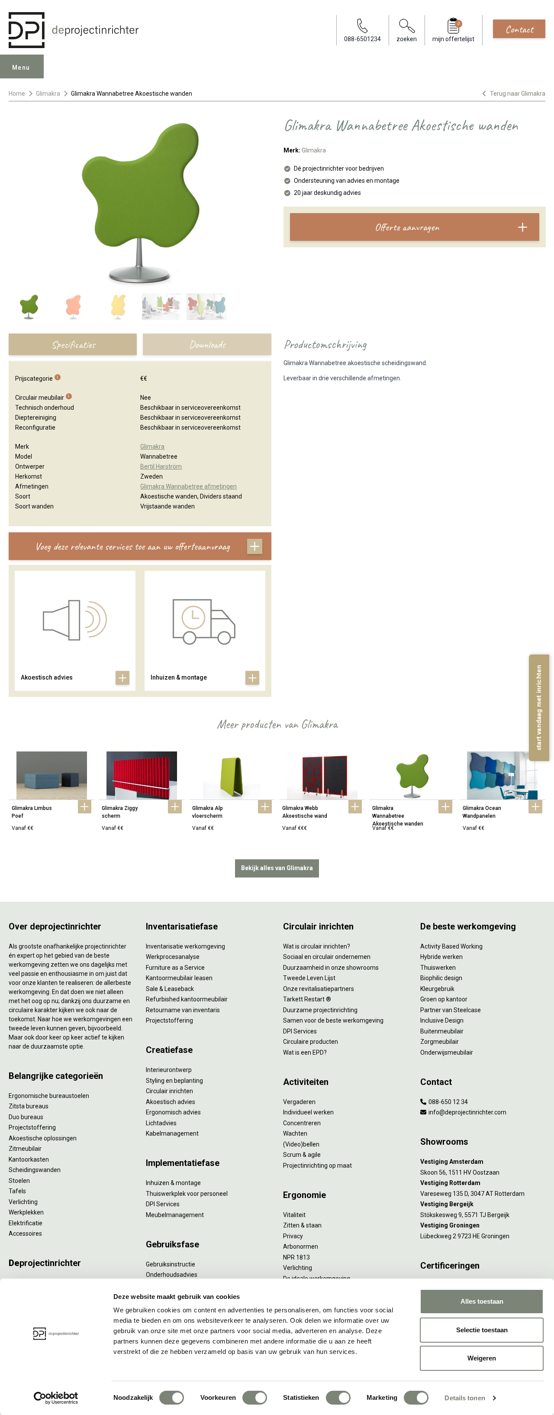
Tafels (17, 1191)
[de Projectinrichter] (73, 30)
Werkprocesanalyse (173, 956)
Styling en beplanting (174, 1080)
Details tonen (464, 1398)
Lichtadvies (161, 1123)
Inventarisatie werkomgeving (185, 946)
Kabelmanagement (172, 1133)
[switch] (254, 1398)
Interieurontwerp (169, 1069)
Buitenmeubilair (442, 1031)
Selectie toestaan (482, 1330)
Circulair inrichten (169, 1091)
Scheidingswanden (35, 1169)
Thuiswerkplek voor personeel (187, 1193)
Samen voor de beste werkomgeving (333, 1020)
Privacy (293, 1236)
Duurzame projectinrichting (320, 1010)
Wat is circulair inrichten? (316, 946)
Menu (21, 67)
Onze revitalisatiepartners (318, 988)
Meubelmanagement (175, 1214)
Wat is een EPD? (305, 1052)
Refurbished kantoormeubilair (187, 999)
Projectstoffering (32, 1127)
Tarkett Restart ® (307, 999)
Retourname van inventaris (183, 1010)
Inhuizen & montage (173, 1182)
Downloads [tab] (207, 344)
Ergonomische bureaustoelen (49, 1095)
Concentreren (302, 1123)
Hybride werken (441, 956)
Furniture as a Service (175, 967)
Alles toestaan (482, 1301)
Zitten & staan (302, 1225)
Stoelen (19, 1180)
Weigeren (481, 1358)
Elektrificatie (25, 1223)
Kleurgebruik (437, 988)
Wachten (295, 1133)
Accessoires (25, 1233)
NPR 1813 (296, 1257)
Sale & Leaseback (170, 988)
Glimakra (48, 93)
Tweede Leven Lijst (309, 978)
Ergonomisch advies (173, 1112)
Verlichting (23, 1201)
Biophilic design (441, 978)
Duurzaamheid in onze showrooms (331, 967)
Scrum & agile (302, 1154)
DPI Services (163, 1204)
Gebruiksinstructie (170, 1264)
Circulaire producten (310, 1041)
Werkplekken (26, 1212)
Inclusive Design (442, 1020)
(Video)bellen (301, 1144)
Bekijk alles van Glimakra (277, 868)
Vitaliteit (294, 1214)
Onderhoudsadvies (171, 1274)
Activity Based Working (451, 946)
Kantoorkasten (29, 1159)
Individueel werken (308, 1112)
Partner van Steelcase (450, 1010)
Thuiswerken (438, 967)
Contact (519, 29)
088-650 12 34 (447, 1101)
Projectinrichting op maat (317, 1165)
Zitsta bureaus (28, 1106)
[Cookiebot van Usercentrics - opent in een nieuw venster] (56, 1398)
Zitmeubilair (25, 1148)
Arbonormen (300, 1246)
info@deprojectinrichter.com (466, 1112)
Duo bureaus (26, 1117)
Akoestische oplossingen (43, 1138)
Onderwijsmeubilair (446, 1052)
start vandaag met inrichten (539, 707)
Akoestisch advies (170, 1101)
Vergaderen (299, 1101)
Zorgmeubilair (439, 1041)
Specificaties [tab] (73, 344)
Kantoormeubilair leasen (179, 978)
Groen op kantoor (443, 999)
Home (17, 93)
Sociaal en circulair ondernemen (326, 956)
